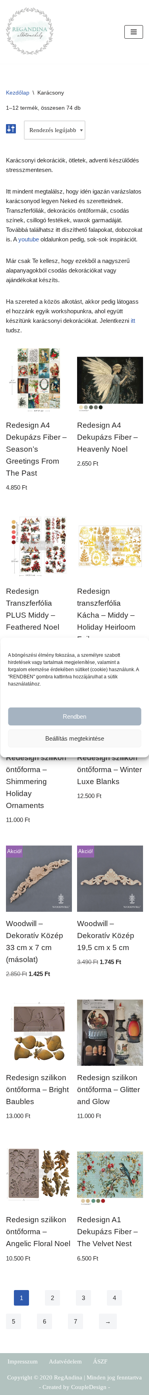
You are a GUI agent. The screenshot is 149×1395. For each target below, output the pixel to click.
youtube (28, 239)
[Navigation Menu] (133, 32)
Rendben (74, 716)
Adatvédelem (65, 1361)
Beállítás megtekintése (74, 738)
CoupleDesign (88, 1387)
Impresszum (23, 1361)
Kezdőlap (17, 92)
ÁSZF (100, 1361)
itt (133, 320)
